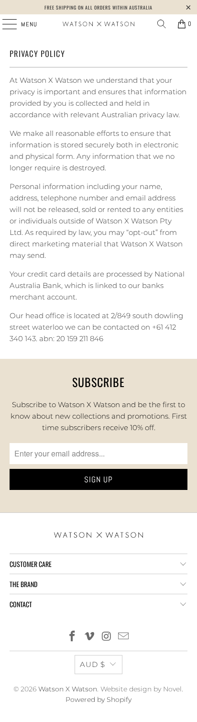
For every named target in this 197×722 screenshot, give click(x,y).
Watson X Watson (67, 689)
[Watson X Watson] (98, 23)
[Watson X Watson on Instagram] (106, 637)
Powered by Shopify (98, 699)
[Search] (162, 23)
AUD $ (92, 664)
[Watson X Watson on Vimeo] (89, 637)
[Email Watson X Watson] (124, 637)
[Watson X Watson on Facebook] (73, 637)
